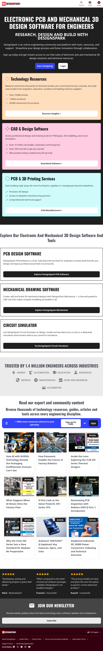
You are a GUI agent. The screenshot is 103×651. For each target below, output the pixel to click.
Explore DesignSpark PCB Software (51, 274)
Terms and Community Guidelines (57, 639)
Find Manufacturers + (51, 210)
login (93, 423)
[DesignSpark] (9, 632)
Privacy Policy (36, 639)
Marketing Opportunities (24, 644)
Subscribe (51, 620)
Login (63, 66)
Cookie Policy (23, 639)
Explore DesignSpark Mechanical (51, 310)
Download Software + (51, 163)
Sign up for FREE (71, 423)
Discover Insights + (51, 113)
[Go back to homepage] (11, 4)
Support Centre (7, 644)
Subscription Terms (79, 639)
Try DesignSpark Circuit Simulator (51, 345)
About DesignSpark (8, 639)
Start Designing (45, 66)
